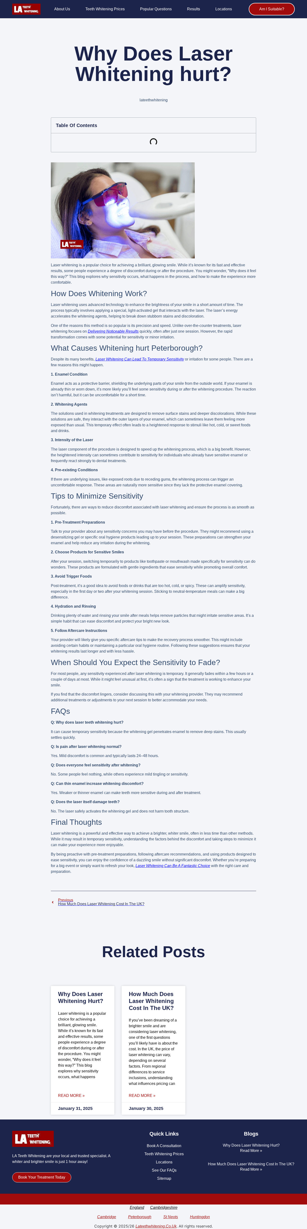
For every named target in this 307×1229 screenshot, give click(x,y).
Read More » (71, 1096)
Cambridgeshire (163, 1207)
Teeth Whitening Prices (105, 9)
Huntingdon (200, 1217)
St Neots (170, 1217)
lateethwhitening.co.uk (156, 1226)
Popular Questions (156, 9)
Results (193, 9)
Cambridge (106, 1217)
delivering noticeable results (113, 331)
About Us (62, 9)
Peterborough (139, 1217)
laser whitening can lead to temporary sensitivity (139, 359)
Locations (223, 9)
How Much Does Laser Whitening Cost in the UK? (151, 1001)
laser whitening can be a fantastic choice (173, 866)
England (137, 1207)
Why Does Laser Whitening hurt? (80, 997)
